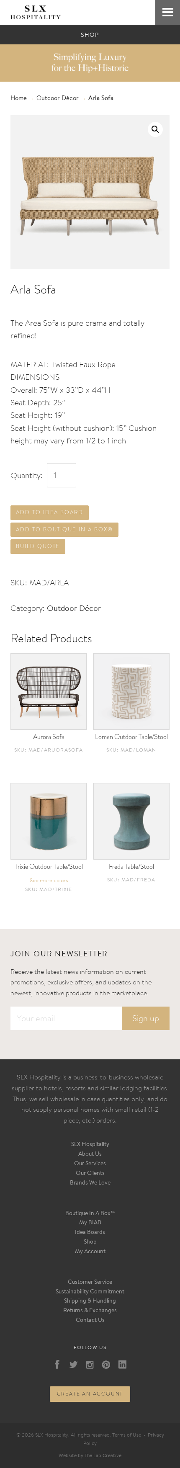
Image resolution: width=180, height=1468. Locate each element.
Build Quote (38, 546)
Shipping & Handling (90, 1301)
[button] (155, 129)
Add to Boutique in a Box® (64, 529)
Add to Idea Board (49, 512)
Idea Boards (90, 1233)
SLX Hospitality (90, 1145)
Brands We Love (90, 1183)
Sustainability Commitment (90, 1292)
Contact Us (90, 1321)
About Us (90, 1154)
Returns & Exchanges (90, 1311)
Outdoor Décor (57, 98)
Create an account (90, 1394)
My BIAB (90, 1223)
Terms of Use (126, 1435)
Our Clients (90, 1174)
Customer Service (90, 1282)
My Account (90, 1252)
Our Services (90, 1164)
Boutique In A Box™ (90, 1214)
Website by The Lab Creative (90, 1455)
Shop (90, 1242)
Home (18, 98)
